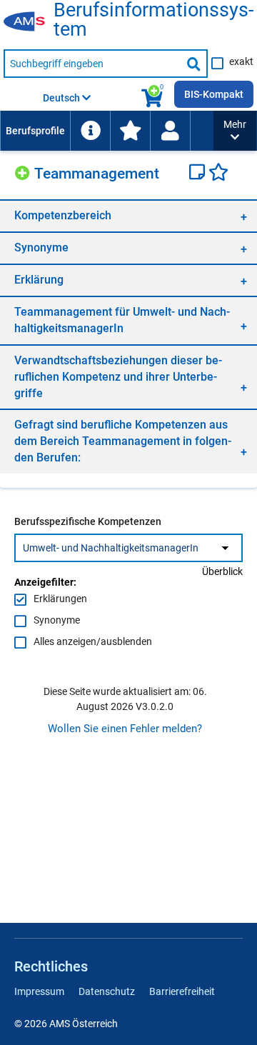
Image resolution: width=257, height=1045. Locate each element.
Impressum (39, 991)
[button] (234, 131)
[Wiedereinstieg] (170, 131)
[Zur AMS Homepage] (29, 22)
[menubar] (106, 131)
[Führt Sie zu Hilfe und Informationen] (90, 131)
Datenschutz (107, 991)
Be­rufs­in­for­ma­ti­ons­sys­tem (153, 20)
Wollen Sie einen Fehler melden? (125, 728)
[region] (128, 215)
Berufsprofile (35, 130)
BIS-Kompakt (213, 94)
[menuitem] (35, 131)
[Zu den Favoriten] (130, 131)
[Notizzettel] (198, 173)
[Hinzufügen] (24, 171)
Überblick (222, 571)
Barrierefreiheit (182, 991)
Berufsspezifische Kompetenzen (87, 521)
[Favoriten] (218, 173)
